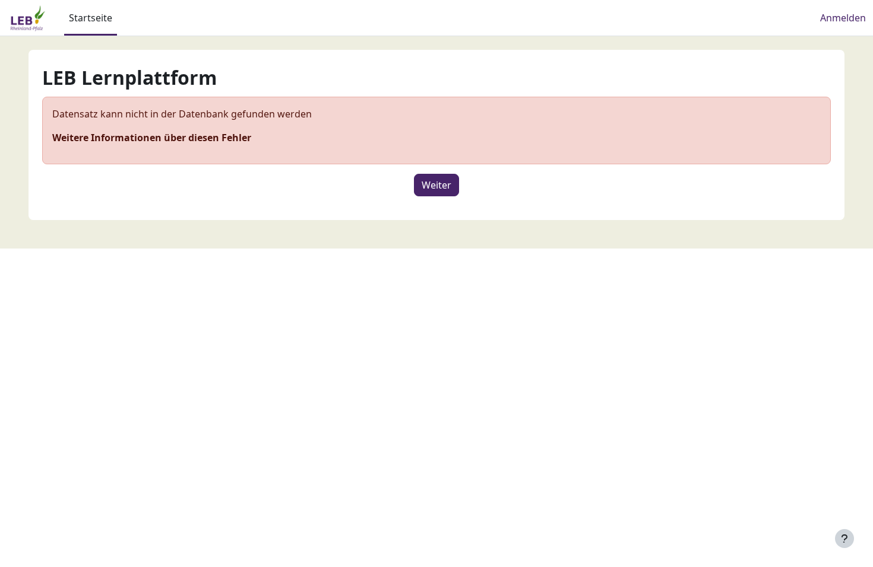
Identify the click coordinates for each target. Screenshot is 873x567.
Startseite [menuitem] (90, 17)
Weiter (436, 185)
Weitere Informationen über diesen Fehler (151, 137)
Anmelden (843, 17)
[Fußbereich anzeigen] (844, 538)
